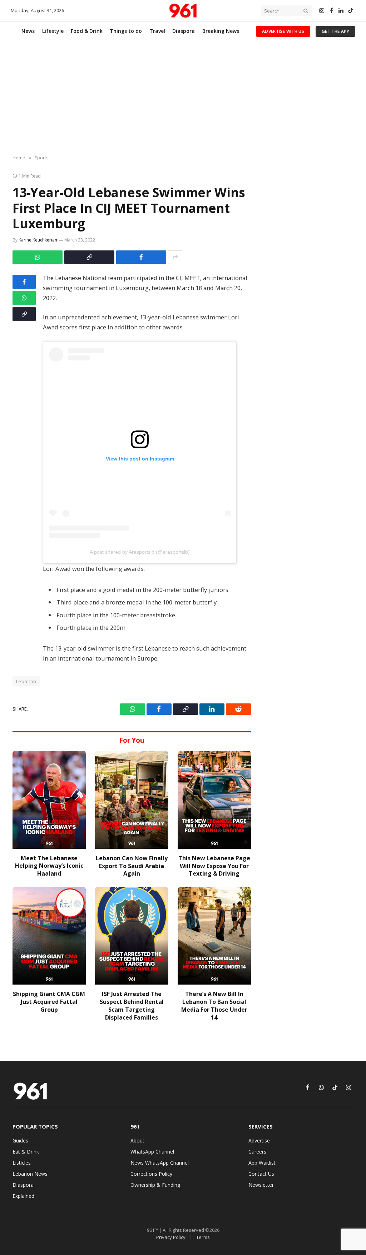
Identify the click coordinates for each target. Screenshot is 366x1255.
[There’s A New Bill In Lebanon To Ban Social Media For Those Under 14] (214, 936)
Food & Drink (87, 31)
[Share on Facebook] (141, 257)
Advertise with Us (283, 31)
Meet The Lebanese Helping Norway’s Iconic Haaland (49, 866)
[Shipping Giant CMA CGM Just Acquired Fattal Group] (49, 936)
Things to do (126, 31)
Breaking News (220, 31)
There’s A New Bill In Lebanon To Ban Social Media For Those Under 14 (214, 1005)
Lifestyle (53, 31)
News (28, 31)
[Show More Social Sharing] (175, 257)
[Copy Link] (89, 257)
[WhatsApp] (24, 298)
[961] (183, 10)
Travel (157, 31)
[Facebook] (24, 282)
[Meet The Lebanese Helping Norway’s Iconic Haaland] (49, 799)
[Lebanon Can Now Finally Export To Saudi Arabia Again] (131, 799)
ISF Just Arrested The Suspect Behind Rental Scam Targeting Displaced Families (132, 1005)
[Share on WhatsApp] (38, 257)
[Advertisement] (183, 98)
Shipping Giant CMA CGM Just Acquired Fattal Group (49, 1002)
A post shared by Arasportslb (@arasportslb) (140, 552)
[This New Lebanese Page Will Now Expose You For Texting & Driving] (214, 799)
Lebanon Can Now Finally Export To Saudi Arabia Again (132, 866)
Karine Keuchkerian (38, 240)
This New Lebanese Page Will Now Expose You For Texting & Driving (214, 866)
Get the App (335, 31)
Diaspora (183, 31)
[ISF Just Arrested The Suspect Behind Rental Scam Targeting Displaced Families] (131, 936)
